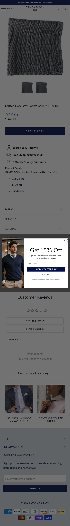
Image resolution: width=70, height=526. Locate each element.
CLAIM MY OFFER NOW (46, 269)
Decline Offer (46, 275)
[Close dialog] (66, 240)
